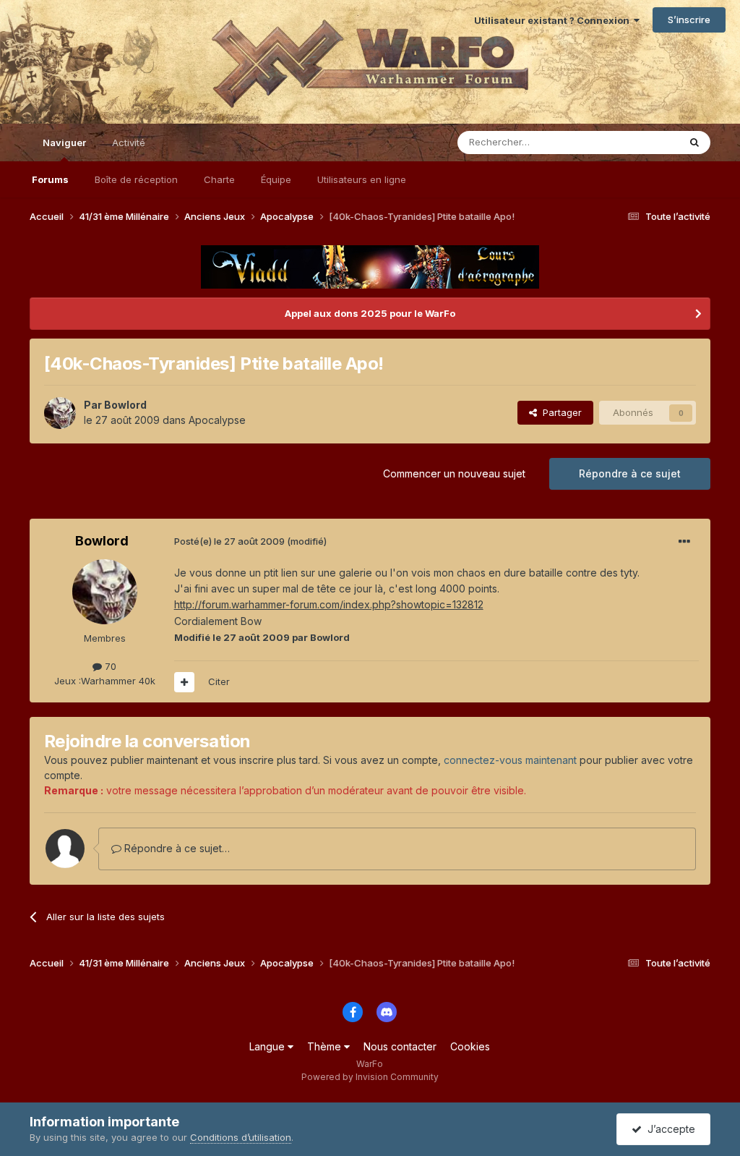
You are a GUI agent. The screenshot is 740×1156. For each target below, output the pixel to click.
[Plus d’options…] (684, 542)
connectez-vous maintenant (510, 760)
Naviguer (64, 142)
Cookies (470, 1046)
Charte (219, 179)
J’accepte (668, 1129)
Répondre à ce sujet (630, 473)
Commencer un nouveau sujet (454, 473)
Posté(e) (229, 541)
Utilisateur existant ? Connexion (554, 20)
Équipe (276, 179)
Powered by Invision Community (370, 1076)
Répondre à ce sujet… (175, 848)
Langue (268, 1046)
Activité (128, 142)
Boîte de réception (136, 179)
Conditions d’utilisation (240, 1137)
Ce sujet (641, 142)
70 (109, 666)
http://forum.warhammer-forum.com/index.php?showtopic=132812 (328, 604)
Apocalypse (217, 420)
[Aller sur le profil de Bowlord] (60, 413)
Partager (559, 412)
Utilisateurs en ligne (361, 179)
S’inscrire (689, 19)
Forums (50, 179)
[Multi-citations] (184, 682)
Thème (325, 1046)
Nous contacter (399, 1046)
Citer (219, 681)
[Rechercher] (694, 142)
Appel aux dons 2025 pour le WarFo (370, 313)
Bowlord (125, 405)
